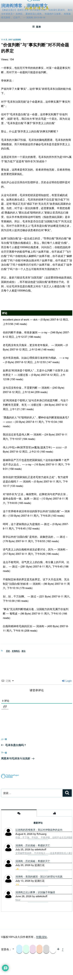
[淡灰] (46, 949)
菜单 (38, 26)
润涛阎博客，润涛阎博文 (24, 5)
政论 (24, 651)
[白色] (53, 949)
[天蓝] (19, 949)
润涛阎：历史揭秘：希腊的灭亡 (32, 861)
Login (68, 680)
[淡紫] (33, 949)
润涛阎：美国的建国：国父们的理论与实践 (39, 876)
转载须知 (41, 937)
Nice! (18, 899)
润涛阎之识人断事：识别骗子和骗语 (35, 892)
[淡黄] (39, 949)
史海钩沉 (16, 651)
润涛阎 (18, 39)
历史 (8, 651)
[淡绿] (26, 949)
